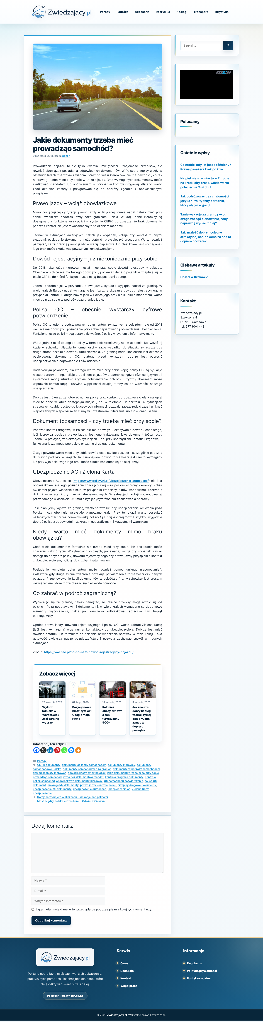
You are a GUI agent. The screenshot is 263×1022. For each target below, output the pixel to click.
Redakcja (127, 971)
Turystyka (221, 12)
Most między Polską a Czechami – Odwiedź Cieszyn (71, 801)
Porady (105, 12)
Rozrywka (163, 12)
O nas (124, 963)
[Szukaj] (228, 45)
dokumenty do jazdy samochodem (84, 765)
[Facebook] (36, 750)
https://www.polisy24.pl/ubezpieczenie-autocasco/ (111, 481)
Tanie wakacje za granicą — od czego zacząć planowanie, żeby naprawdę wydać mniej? (204, 219)
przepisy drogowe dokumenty (137, 785)
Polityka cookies (199, 978)
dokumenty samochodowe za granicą (87, 769)
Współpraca (128, 986)
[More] (78, 750)
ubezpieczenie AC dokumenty (52, 789)
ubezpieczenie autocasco (89, 789)
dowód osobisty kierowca (49, 773)
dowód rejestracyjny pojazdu (87, 773)
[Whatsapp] (64, 750)
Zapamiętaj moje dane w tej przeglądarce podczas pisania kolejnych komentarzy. (93, 909)
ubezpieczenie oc (119, 789)
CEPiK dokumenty (48, 765)
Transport (201, 12)
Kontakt (125, 978)
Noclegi (181, 12)
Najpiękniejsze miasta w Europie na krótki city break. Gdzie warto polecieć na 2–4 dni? (204, 183)
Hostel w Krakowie (194, 277)
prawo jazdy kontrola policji (98, 785)
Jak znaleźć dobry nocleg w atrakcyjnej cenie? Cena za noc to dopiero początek (205, 237)
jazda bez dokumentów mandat (83, 777)
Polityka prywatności (202, 971)
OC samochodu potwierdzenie (123, 781)
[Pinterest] (57, 750)
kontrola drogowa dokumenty (124, 777)
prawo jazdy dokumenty (63, 785)
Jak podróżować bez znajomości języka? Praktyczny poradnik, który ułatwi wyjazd (204, 201)
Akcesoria (142, 12)
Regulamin (194, 963)
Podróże (122, 12)
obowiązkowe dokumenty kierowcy (79, 781)
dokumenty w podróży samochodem (136, 769)
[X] (43, 750)
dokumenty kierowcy (121, 765)
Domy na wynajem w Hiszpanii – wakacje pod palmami (72, 797)
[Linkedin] (50, 750)
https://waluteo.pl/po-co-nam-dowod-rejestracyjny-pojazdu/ (88, 652)
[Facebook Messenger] (71, 750)
